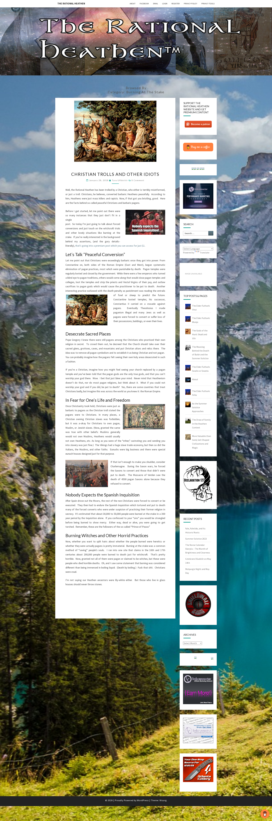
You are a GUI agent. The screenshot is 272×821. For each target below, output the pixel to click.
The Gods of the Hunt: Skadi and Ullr (200, 334)
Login (164, 3)
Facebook (144, 3)
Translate (204, 252)
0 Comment (137, 180)
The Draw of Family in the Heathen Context (201, 423)
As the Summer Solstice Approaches (199, 407)
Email (155, 3)
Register (176, 3)
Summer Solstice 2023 (196, 538)
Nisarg (163, 800)
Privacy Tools (208, 3)
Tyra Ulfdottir (120, 180)
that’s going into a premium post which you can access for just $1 (110, 245)
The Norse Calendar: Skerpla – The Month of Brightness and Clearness (197, 549)
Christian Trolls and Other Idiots (115, 174)
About (132, 3)
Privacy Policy (190, 3)
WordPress (143, 800)
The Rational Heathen (71, 3)
